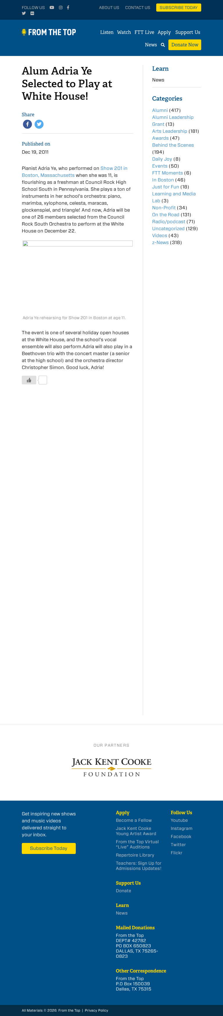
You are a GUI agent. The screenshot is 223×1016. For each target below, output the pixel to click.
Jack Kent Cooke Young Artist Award (136, 831)
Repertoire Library (135, 855)
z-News (160, 242)
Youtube (179, 820)
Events (160, 166)
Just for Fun (165, 187)
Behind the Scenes (173, 145)
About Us (109, 7)
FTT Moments (167, 173)
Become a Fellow (134, 820)
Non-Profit (164, 207)
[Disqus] (78, 476)
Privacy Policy (96, 1010)
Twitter (178, 844)
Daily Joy (162, 159)
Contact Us (137, 7)
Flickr (176, 852)
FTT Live (144, 32)
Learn (160, 68)
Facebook (181, 836)
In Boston (163, 180)
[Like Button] (29, 380)
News (151, 45)
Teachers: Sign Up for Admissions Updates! (138, 866)
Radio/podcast (168, 221)
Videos (159, 235)
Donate (123, 890)
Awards (160, 138)
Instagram (182, 828)
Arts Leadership (169, 131)
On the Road (165, 214)
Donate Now (184, 45)
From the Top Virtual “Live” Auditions (137, 844)
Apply (164, 32)
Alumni (160, 110)
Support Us (187, 32)
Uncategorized (168, 228)
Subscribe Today (179, 7)
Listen (107, 32)
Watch (124, 32)
